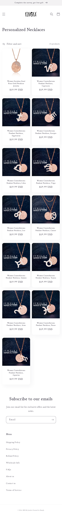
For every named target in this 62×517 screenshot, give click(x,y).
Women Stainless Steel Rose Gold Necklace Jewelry (16, 83)
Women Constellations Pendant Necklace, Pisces (46, 324)
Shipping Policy (13, 442)
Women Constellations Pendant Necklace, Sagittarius (16, 133)
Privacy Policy (12, 449)
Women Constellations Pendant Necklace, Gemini (16, 276)
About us (10, 476)
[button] (3, 14)
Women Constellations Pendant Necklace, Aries (16, 324)
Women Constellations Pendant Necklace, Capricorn (46, 83)
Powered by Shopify (38, 510)
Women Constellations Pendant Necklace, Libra (16, 182)
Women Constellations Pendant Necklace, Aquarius (16, 372)
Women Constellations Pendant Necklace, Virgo (46, 182)
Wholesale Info (13, 462)
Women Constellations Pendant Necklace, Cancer (46, 229)
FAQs (8, 469)
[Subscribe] (52, 419)
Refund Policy (12, 456)
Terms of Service (14, 490)
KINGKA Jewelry (28, 510)
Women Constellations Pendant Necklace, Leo (16, 229)
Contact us (11, 483)
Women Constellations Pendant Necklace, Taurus (46, 276)
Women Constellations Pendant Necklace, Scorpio (45, 132)
